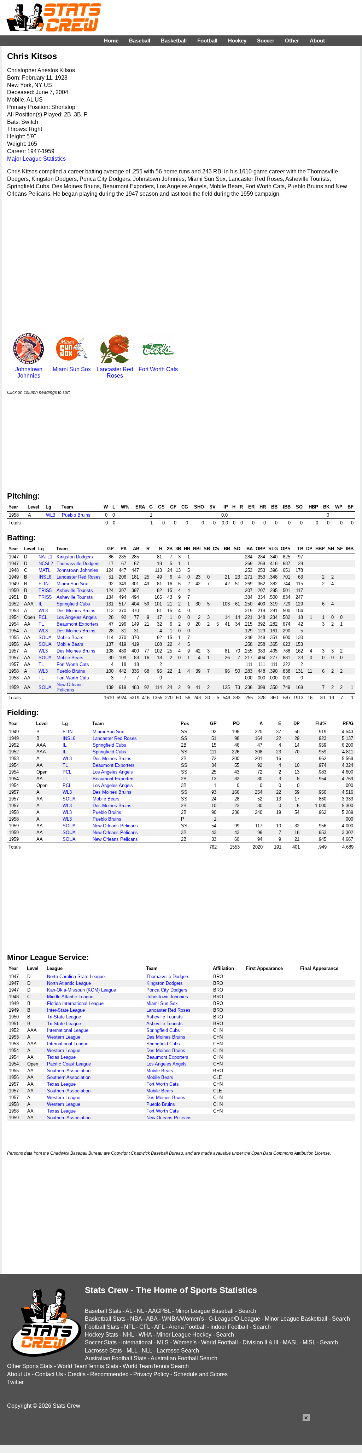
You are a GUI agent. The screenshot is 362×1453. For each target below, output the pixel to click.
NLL (147, 1351)
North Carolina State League (76, 976)
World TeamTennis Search (156, 1366)
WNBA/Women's (183, 1319)
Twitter (15, 1382)
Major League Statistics (36, 159)
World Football (219, 1342)
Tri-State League (64, 1017)
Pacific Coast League (69, 1064)
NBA (136, 1319)
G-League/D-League (234, 1319)
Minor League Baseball (204, 1311)
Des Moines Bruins (76, 610)
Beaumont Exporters (78, 624)
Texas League (61, 1057)
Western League (63, 1037)
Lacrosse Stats (103, 1351)
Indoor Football (229, 1327)
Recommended (109, 1374)
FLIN (43, 583)
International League (67, 1030)
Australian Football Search (184, 1358)
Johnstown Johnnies (28, 372)
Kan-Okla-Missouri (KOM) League (81, 990)
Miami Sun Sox (72, 369)
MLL (132, 1351)
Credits (77, 1374)
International (136, 1342)
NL (140, 1311)
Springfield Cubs (73, 604)
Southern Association (68, 1070)
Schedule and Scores (201, 1374)
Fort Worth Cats (158, 369)
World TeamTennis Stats (87, 1366)
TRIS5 (45, 590)
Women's (185, 1342)
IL (40, 604)
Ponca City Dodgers (166, 990)
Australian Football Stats (115, 1358)
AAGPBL (159, 1311)
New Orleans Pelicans (70, 687)
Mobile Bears (70, 637)
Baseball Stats (103, 1311)
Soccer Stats (101, 1342)
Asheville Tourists (75, 590)
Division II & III (260, 1342)
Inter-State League (66, 1010)
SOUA (45, 637)
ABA (151, 1319)
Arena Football (187, 1327)
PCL (43, 617)
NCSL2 (46, 563)
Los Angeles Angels (77, 617)
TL (41, 624)
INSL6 (45, 577)
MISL (309, 1342)
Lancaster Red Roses (115, 372)
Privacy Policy (151, 1374)
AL (128, 1311)
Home (111, 41)
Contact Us (49, 1374)
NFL (129, 1327)
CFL (144, 1327)
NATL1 (45, 556)
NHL (128, 1335)
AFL (159, 1327)
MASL (290, 1342)
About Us (18, 1374)
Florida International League (75, 1003)
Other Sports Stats (30, 1366)
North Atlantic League (69, 983)
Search (247, 1311)
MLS (163, 1342)
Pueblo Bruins (76, 515)
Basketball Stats (105, 1319)
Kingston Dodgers (75, 556)
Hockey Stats (101, 1335)
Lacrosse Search (178, 1351)
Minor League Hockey (183, 1335)
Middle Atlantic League (70, 996)
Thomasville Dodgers (78, 563)
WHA (145, 1335)
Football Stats (102, 1327)
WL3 (50, 515)
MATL (45, 570)
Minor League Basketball (296, 1319)
